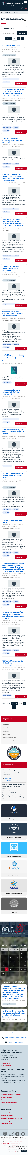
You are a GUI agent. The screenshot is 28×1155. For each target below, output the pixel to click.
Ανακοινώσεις (6, 728)
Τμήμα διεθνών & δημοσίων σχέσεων (11, 1118)
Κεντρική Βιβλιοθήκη (7, 1116)
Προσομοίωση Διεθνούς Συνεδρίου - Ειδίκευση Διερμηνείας (10, 268)
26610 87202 (8, 778)
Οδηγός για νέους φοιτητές (9, 1102)
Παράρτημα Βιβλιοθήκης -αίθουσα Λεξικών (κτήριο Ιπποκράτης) (11, 392)
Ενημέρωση (7, 12)
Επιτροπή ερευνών (6, 1124)
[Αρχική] (2, 13)
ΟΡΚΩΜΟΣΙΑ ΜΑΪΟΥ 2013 (11, 45)
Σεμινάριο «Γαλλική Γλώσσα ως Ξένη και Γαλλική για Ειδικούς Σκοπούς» (13, 475)
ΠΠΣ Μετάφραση (6, 82)
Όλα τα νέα (15, 12)
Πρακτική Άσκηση (6, 1121)
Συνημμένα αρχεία (10, 55)
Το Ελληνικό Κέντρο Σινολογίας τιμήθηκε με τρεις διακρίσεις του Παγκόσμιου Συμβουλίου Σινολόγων (14, 1014)
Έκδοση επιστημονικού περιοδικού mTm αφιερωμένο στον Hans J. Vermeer (12, 314)
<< (7, 38)
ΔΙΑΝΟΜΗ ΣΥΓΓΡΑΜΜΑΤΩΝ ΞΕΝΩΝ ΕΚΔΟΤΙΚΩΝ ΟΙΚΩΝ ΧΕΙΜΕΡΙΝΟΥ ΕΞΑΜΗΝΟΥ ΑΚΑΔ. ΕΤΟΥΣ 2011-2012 (13, 177)
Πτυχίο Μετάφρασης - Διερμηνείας (11, 1094)
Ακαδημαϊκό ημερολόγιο (9, 741)
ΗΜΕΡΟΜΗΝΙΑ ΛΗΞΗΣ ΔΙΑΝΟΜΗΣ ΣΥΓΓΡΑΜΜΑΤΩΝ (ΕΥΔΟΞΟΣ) (12, 140)
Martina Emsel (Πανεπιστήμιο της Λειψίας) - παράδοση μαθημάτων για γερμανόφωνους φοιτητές (13, 615)
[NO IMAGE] (14, 61)
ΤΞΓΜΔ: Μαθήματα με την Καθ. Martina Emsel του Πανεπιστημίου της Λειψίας (13, 663)
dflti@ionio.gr (8, 780)
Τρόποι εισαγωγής (6, 1097)
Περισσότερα (19, 84)
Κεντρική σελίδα (6, 1113)
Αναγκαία (12, 1151)
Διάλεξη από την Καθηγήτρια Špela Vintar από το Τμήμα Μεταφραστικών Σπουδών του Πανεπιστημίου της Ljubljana (13, 222)
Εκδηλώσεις (6, 731)
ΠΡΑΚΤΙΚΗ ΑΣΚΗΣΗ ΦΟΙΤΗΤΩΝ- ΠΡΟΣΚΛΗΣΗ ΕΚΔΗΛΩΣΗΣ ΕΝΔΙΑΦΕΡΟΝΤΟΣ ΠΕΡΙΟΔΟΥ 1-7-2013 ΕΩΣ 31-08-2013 (13, 93)
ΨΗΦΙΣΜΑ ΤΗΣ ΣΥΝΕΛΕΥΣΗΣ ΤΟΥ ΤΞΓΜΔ (13, 521)
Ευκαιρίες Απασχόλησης (9, 737)
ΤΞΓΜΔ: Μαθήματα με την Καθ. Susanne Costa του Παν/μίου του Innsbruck (13, 432)
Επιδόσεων (18, 1151)
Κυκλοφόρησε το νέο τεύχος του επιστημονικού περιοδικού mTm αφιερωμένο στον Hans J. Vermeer (14, 358)
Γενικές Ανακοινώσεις (7, 79)
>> (22, 38)
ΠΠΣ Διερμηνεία (16, 79)
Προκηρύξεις (6, 734)
